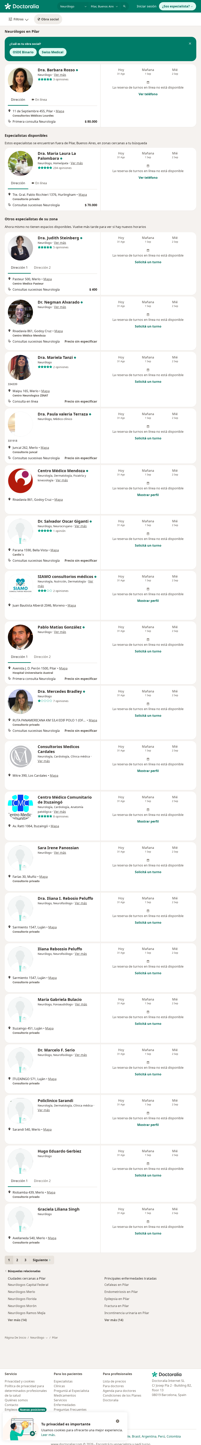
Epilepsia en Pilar (117, 1299)
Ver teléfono (148, 94)
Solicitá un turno (148, 262)
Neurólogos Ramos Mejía (26, 1313)
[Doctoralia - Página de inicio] (29, 6)
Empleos (25, 1409)
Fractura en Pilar (116, 1306)
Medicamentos (65, 1395)
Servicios (60, 1400)
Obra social (50, 19)
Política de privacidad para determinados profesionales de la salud (26, 1391)
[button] (190, 44)
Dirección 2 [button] (42, 267)
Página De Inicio (15, 1337)
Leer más (48, 1435)
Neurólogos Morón (22, 1306)
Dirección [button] (18, 99)
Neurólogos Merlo (21, 1292)
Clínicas (59, 1386)
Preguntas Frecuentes (70, 1409)
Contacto (11, 1405)
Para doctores (113, 1386)
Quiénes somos (16, 1400)
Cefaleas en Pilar (116, 1285)
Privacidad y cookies (20, 1381)
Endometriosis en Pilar (121, 1292)
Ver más (60, 75)
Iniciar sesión (146, 6)
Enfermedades (65, 1405)
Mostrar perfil (148, 495)
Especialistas (63, 1381)
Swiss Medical (52, 52)
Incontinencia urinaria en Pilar (126, 1313)
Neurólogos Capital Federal (28, 1285)
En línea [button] (41, 99)
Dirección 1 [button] (19, 267)
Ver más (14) (17, 1320)
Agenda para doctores (119, 1391)
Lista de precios (114, 1381)
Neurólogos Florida (22, 1299)
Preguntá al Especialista (71, 1391)
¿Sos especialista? (176, 6)
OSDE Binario (23, 52)
